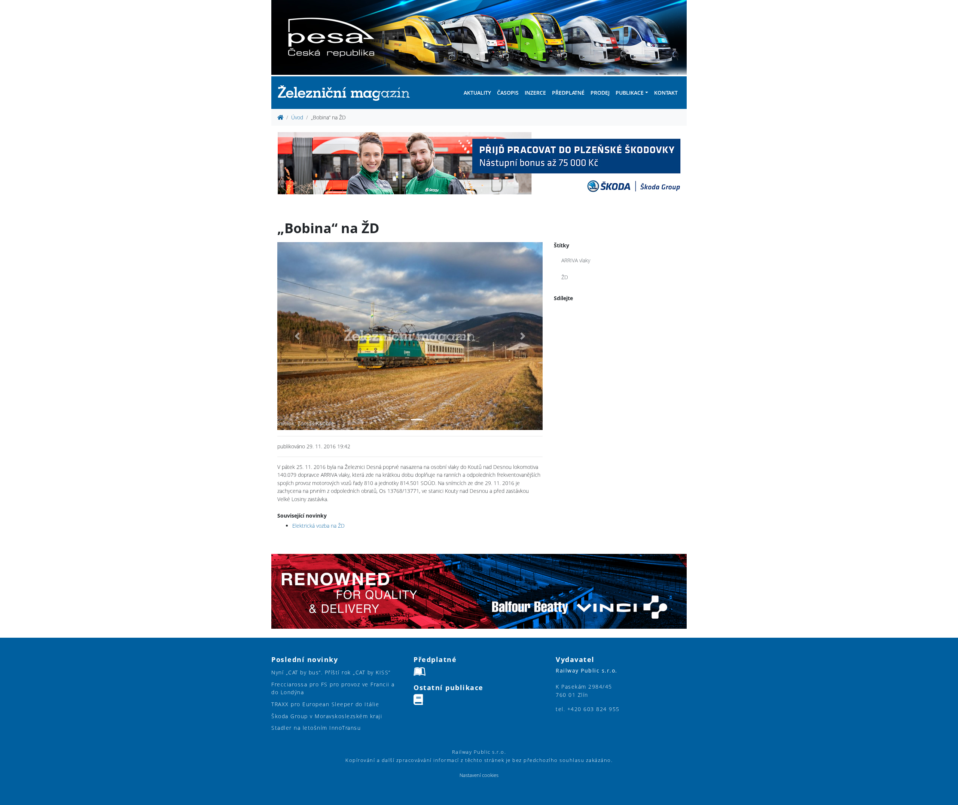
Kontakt (666, 92)
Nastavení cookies (479, 775)
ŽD (564, 277)
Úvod (297, 117)
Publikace (630, 92)
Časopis (508, 92)
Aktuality (477, 92)
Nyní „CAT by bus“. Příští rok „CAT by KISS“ (331, 672)
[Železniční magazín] (347, 92)
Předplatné (568, 92)
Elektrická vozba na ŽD (318, 525)
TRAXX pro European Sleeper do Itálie (325, 704)
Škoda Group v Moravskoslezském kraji (326, 716)
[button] (297, 336)
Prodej (600, 92)
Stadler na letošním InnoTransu (316, 727)
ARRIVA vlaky (575, 260)
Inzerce (535, 92)
